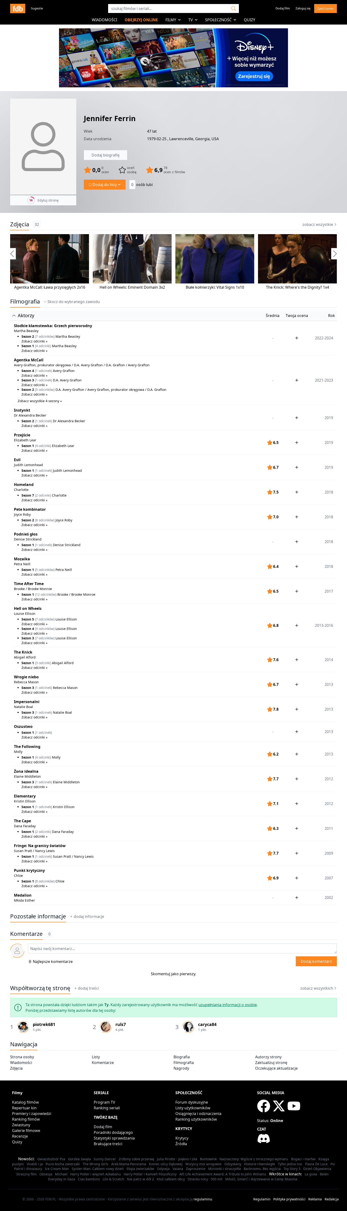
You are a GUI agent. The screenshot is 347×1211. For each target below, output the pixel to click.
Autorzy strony (268, 1056)
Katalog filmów (25, 1102)
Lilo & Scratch (113, 1179)
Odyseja (163, 1168)
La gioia (311, 1174)
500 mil (216, 1179)
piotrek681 (44, 1024)
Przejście (22, 435)
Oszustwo (23, 726)
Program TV (104, 1102)
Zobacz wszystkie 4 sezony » (40, 401)
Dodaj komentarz (316, 961)
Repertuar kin (24, 1107)
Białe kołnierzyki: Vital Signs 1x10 (215, 287)
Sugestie (37, 8)
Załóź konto (325, 8)
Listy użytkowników (192, 1107)
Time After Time (29, 583)
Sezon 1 (27, 346)
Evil (17, 459)
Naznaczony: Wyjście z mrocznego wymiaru (254, 1159)
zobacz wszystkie (317, 224)
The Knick (23, 652)
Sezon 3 (27, 380)
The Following (27, 746)
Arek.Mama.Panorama (128, 1164)
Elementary (25, 796)
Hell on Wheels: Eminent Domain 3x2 (132, 287)
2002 (329, 897)
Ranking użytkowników (196, 1119)
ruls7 (120, 1024)
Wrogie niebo (26, 676)
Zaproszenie (195, 1168)
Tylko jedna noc (290, 1164)
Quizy (249, 19)
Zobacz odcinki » (34, 341)
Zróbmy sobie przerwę (136, 1159)
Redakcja (332, 1199)
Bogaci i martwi (303, 1159)
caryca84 (207, 1024)
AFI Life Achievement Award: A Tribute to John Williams (222, 1174)
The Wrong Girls (95, 1164)
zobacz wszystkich (316, 988)
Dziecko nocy (198, 1179)
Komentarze (103, 1062)
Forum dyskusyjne (191, 1102)
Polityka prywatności (289, 1199)
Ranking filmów (26, 1119)
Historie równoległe (259, 1164)
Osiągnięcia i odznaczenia (198, 1113)
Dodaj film (282, 8)
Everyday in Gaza (61, 1179)
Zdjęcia (19, 224)
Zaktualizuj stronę (271, 1062)
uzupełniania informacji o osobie (228, 1004)
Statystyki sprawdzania (114, 1138)
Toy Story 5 (292, 1168)
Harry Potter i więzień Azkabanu (95, 1174)
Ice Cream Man (57, 1168)
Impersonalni (26, 701)
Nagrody (181, 1068)
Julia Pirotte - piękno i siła (177, 1159)
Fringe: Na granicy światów (40, 845)
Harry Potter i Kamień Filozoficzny (150, 1174)
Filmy (170, 19)
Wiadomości (104, 19)
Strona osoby (22, 1056)
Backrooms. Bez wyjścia (262, 1168)
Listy (96, 1056)
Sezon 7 (27, 495)
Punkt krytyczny (29, 870)
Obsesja (45, 1174)
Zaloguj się (303, 8)
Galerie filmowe (26, 1130)
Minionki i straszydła (224, 1168)
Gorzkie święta (79, 1159)
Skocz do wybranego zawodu (73, 301)
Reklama (315, 1199)
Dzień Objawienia (317, 1168)
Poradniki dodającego (113, 1132)
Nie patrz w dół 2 (140, 1179)
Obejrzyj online (141, 19)
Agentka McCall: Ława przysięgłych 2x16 (49, 287)
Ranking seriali (107, 1107)
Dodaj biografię (105, 155)
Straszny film (26, 1174)
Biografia (182, 1056)
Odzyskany (232, 1164)
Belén (324, 1174)
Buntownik (208, 1159)
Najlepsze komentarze (53, 961)
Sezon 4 (27, 370)
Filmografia (25, 301)
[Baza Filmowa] (17, 8)
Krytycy (181, 1138)
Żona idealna (26, 771)
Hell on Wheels (28, 608)
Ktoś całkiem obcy (171, 1179)
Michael (61, 1174)
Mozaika (22, 558)
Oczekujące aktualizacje (276, 1068)
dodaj (89, 916)
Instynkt (22, 410)
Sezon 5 (27, 619)
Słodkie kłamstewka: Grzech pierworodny (53, 325)
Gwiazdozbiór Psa (51, 1159)
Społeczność (218, 19)
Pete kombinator (30, 509)
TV (190, 19)
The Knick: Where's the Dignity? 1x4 (297, 287)
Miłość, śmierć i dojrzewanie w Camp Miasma (261, 1179)
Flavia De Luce (316, 1164)
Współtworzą (40, 988)
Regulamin (262, 1199)
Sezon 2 (27, 336)
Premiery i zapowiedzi (31, 1113)
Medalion (23, 895)
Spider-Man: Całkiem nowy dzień (98, 1168)
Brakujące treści (108, 1143)
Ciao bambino (89, 1179)
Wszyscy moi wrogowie (203, 1164)
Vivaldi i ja (35, 1164)
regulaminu (203, 1199)
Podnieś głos (26, 534)
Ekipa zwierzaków (140, 1168)
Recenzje (20, 1136)
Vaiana (178, 1168)
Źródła (181, 1143)
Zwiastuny (21, 1124)
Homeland (24, 484)
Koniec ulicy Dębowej (165, 1164)
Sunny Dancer (105, 1159)
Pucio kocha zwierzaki (63, 1164)
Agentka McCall (28, 360)
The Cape (22, 820)
